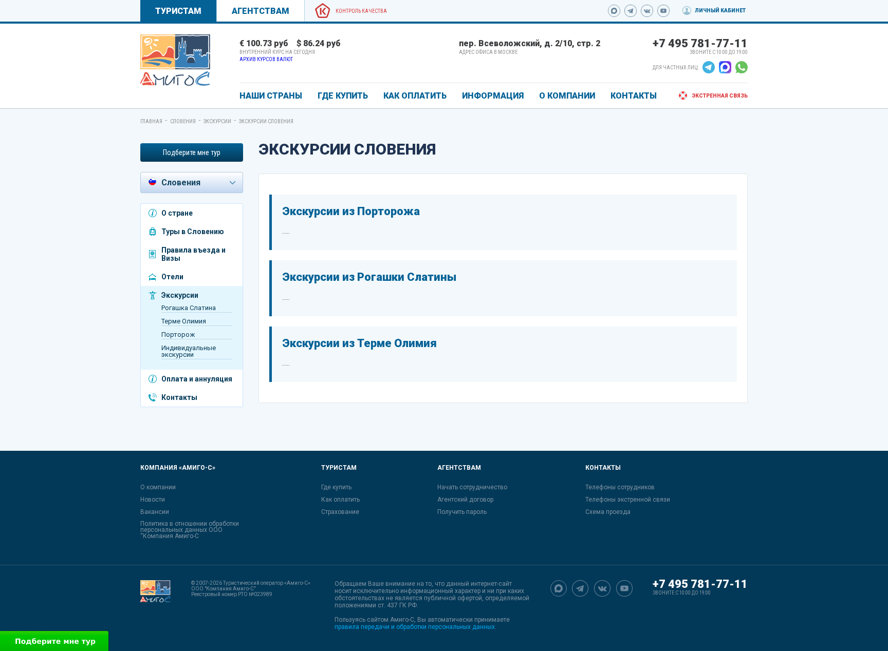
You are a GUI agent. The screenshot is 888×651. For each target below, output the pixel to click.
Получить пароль (462, 511)
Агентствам (260, 11)
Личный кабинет (720, 10)
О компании (158, 487)
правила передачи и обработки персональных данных (415, 626)
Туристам (178, 11)
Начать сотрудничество (472, 487)
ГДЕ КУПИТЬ (343, 96)
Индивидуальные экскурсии (188, 351)
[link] (175, 60)
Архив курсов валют (266, 59)
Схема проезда (608, 511)
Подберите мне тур (191, 152)
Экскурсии (217, 121)
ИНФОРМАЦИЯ (493, 96)
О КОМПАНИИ (567, 96)
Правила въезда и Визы (193, 254)
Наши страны (270, 96)
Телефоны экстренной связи (627, 499)
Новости (152, 499)
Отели (172, 277)
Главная (151, 121)
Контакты (179, 397)
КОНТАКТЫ (633, 96)
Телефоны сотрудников (620, 487)
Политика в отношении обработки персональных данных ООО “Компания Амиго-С (189, 530)
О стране (177, 213)
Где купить (336, 487)
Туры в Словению (192, 231)
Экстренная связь (720, 96)
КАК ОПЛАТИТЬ (415, 96)
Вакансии (154, 511)
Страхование (340, 511)
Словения (183, 121)
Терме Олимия (183, 321)
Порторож (178, 334)
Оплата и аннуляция (196, 379)
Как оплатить (340, 499)
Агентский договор (465, 499)
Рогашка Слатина (188, 308)
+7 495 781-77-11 (700, 43)
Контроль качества (361, 11)
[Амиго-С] (155, 605)
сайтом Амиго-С (390, 619)
